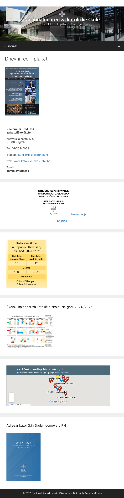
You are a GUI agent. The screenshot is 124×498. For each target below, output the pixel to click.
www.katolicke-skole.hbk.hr (32, 161)
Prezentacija (79, 214)
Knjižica (62, 221)
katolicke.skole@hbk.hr (33, 154)
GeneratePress (93, 493)
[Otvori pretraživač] (119, 46)
